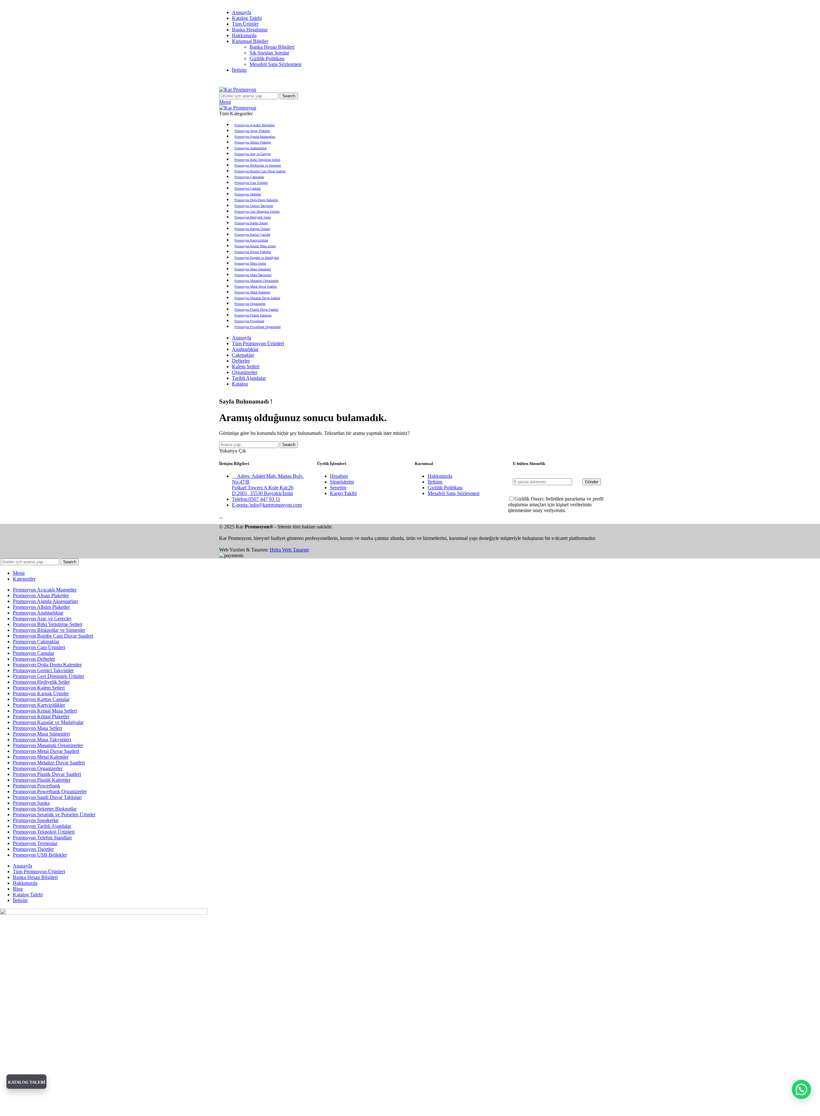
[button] (801, 1089)
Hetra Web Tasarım (289, 549)
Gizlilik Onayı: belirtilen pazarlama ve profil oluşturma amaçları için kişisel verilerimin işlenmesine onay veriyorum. (555, 504)
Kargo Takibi (343, 493)
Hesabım (339, 476)
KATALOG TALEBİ (26, 1082)
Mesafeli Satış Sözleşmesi (275, 64)
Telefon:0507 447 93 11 (256, 499)
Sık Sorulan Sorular (269, 52)
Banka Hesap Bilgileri (272, 47)
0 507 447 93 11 (276, 2)
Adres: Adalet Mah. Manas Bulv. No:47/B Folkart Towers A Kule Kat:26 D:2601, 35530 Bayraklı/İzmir (268, 484)
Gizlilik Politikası (267, 58)
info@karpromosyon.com (241, 2)
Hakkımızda (440, 476)
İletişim (435, 482)
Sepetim (338, 487)
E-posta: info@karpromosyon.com (267, 505)
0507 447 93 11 (431, 80)
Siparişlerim (342, 482)
